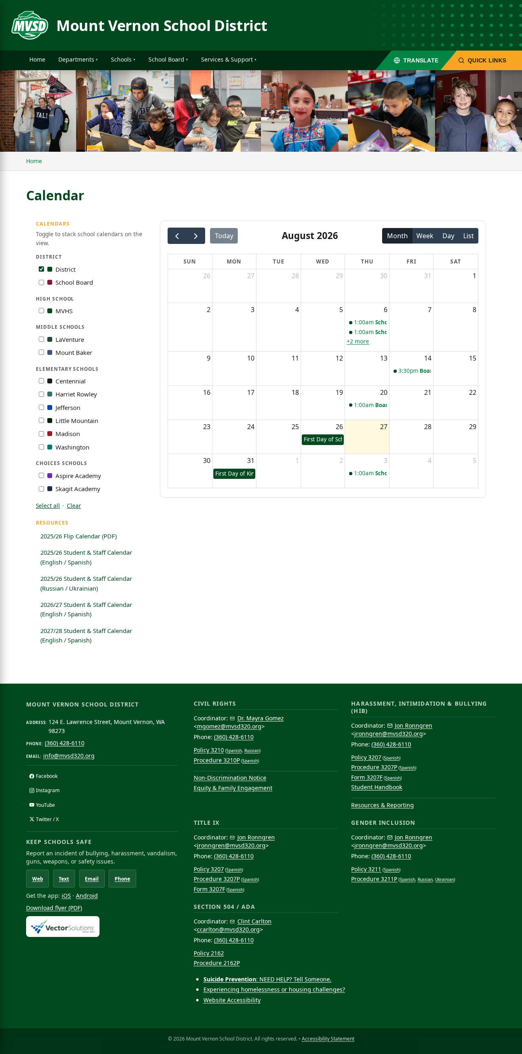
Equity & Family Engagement (233, 788)
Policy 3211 (366, 869)
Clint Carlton (254, 921)
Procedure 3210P (217, 760)
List (468, 235)
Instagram (48, 790)
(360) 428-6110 (64, 743)
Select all (48, 505)
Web (37, 878)
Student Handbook (376, 787)
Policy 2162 (209, 953)
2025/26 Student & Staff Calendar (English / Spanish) (86, 557)
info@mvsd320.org (69, 756)
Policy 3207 (366, 757)
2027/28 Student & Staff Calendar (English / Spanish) (86, 635)
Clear (74, 505)
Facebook (47, 776)
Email (92, 878)
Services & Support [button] (227, 59)
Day (448, 235)
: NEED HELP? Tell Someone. (267, 979)
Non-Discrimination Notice (230, 778)
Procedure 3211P (374, 879)
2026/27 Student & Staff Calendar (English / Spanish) (86, 609)
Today (224, 235)
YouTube (45, 805)
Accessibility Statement (328, 1038)
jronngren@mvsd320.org (388, 733)
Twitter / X (47, 819)
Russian (251, 750)
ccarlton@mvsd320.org (228, 929)
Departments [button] (76, 59)
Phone (122, 878)
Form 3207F (367, 777)
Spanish (234, 750)
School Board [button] (166, 59)
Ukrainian (444, 879)
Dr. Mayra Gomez (260, 718)
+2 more (358, 341)
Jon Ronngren (413, 725)
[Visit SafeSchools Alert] (101, 926)
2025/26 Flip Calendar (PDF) (78, 536)
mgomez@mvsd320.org (229, 726)
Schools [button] (121, 59)
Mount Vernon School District (162, 25)
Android (87, 895)
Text (64, 878)
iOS (66, 895)
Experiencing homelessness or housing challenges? (274, 989)
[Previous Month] (177, 236)
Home (37, 59)
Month (397, 235)
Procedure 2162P (217, 963)
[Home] (30, 25)
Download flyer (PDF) (54, 908)
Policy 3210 (209, 750)
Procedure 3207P (374, 767)
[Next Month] (195, 236)
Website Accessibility (232, 1000)
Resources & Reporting (382, 805)
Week (425, 235)
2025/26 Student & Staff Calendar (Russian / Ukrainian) (86, 583)
